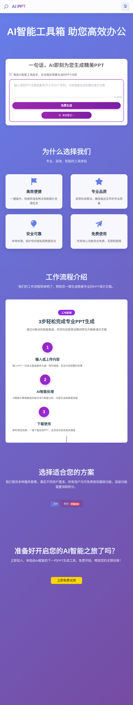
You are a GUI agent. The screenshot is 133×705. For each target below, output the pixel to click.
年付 (71, 503)
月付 (55, 503)
